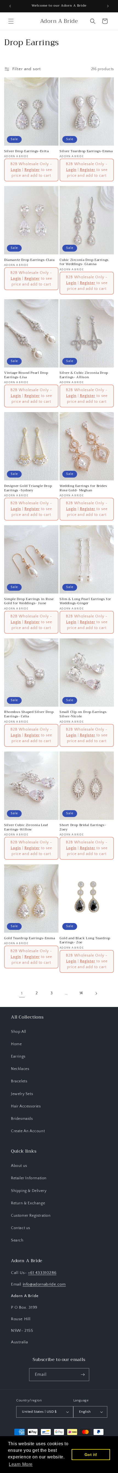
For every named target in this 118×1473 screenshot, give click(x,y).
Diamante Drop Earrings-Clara (29, 260)
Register (32, 170)
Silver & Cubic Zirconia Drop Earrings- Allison (84, 375)
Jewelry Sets (22, 1094)
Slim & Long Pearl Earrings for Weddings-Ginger (85, 601)
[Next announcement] (108, 6)
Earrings (18, 1056)
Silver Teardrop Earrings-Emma (86, 151)
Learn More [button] (21, 1464)
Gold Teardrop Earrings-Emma (29, 938)
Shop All (18, 1032)
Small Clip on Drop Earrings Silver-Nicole (83, 714)
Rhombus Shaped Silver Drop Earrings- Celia (29, 714)
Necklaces (20, 1069)
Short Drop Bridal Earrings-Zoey (83, 827)
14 (81, 993)
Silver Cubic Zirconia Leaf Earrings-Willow (26, 827)
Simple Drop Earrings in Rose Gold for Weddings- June (29, 601)
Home (16, 1044)
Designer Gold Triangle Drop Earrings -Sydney (28, 488)
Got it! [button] (91, 1454)
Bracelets (19, 1081)
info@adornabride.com (44, 1284)
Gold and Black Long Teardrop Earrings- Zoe (85, 940)
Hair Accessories (26, 1106)
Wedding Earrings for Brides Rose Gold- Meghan (83, 488)
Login (16, 170)
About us (19, 1166)
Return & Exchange (28, 1203)
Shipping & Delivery (28, 1191)
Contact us (20, 1228)
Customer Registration (31, 1215)
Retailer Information (29, 1178)
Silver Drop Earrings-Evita (26, 151)
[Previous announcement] (10, 6)
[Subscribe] (83, 1374)
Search (17, 1240)
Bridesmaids (22, 1119)
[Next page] (96, 993)
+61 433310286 (42, 1272)
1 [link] (22, 993)
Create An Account (28, 1131)
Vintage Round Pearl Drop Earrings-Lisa (26, 375)
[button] (11, 21)
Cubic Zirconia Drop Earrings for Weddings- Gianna (84, 262)
